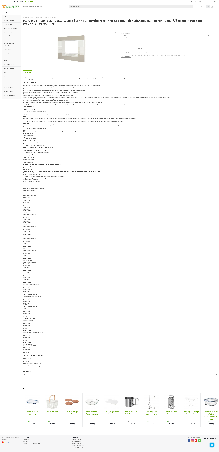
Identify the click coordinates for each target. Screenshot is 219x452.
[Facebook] (189, 440)
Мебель (6, 16)
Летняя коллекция (8, 79)
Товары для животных (10, 53)
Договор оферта (76, 439)
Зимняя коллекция (8, 87)
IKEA (7, 12)
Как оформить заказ (77, 447)
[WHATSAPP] (199, 440)
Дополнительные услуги (78, 445)
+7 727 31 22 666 (18, 1)
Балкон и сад (7, 60)
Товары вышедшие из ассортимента (9, 96)
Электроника (7, 49)
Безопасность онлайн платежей (31, 443)
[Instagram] (192, 440)
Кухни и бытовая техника (10, 28)
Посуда (5, 72)
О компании (26, 439)
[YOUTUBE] (196, 440)
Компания (26, 437)
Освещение (6, 39)
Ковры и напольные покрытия (9, 44)
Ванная (5, 56)
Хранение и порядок (9, 20)
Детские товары (8, 76)
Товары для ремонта (9, 64)
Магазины (25, 441)
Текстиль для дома (9, 68)
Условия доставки (76, 441)
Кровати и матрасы (9, 32)
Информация (76, 437)
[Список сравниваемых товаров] (198, 7)
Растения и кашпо (8, 91)
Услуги (5, 83)
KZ (213, 1)
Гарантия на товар (76, 443)
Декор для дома (8, 24)
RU (215, 1)
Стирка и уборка (8, 35)
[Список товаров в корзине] (211, 8)
